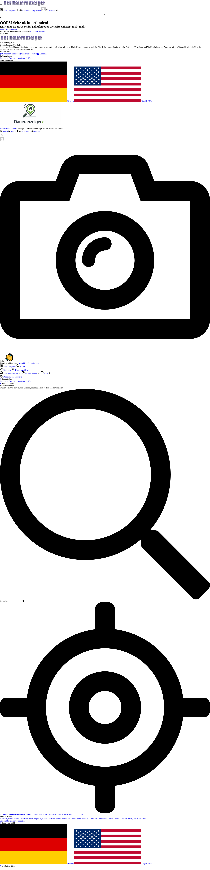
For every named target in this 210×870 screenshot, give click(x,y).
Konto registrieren (22, 370)
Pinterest (25, 54)
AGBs (28, 58)
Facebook (16, 54)
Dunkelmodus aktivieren (12, 377)
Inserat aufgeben (10, 11)
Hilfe (46, 373)
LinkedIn (43, 54)
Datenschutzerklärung (17, 58)
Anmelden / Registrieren (31, 11)
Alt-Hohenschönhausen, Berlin (111, 819)
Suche (22, 367)
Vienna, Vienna (65, 819)
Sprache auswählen (11, 373)
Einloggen (7, 370)
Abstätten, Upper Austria (14, 819)
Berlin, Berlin (85, 819)
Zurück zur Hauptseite (8, 29)
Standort (52, 11)
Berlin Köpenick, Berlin (42, 819)
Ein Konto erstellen (37, 31)
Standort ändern (31, 373)
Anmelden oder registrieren (28, 363)
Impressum (4, 58)
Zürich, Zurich (136, 819)
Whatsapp (6, 54)
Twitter (34, 54)
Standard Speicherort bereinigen (12, 821)
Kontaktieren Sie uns (8, 129)
